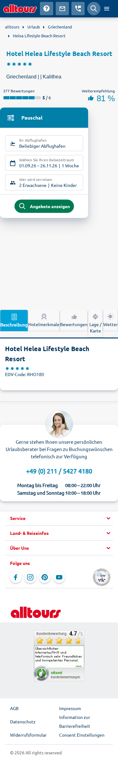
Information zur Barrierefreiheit (74, 721)
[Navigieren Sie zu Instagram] (30, 577)
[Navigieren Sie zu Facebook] (15, 577)
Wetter (110, 324)
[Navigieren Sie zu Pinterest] (44, 577)
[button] (59, 518)
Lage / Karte (95, 327)
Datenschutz (23, 721)
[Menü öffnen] (106, 8)
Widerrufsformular (28, 735)
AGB (14, 708)
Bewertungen (73, 324)
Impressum (70, 708)
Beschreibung (14, 324)
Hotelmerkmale (43, 324)
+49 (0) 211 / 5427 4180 (59, 471)
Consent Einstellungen (81, 735)
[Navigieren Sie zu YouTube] (59, 577)
